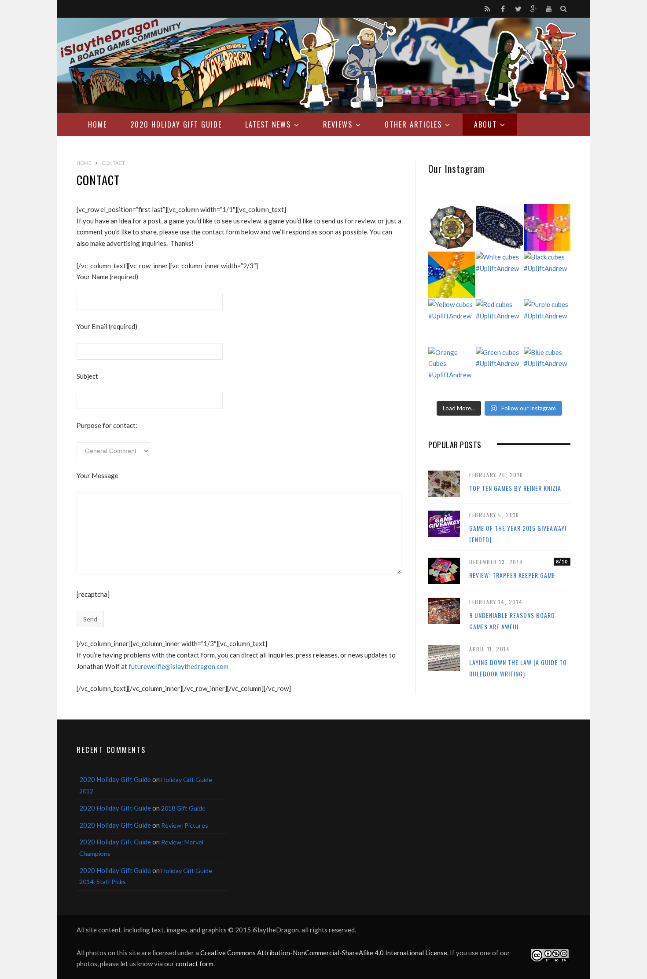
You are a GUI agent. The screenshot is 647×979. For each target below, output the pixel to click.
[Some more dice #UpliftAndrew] (451, 275)
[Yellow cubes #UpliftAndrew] (451, 322)
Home (97, 124)
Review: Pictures (184, 825)
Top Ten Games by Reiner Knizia (515, 488)
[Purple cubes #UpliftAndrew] (547, 322)
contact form (194, 964)
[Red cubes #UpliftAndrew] (499, 322)
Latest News (268, 124)
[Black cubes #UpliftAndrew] (547, 275)
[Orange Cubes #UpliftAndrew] (451, 370)
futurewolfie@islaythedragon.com (178, 666)
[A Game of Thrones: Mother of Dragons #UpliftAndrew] (451, 227)
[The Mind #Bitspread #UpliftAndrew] (499, 227)
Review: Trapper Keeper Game (512, 575)
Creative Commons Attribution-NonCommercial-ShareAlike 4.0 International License (323, 953)
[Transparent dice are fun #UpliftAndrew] (547, 227)
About (485, 124)
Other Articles (413, 124)
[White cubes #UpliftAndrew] (499, 275)
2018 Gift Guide (183, 808)
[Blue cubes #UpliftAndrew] (547, 370)
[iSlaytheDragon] (323, 65)
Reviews (338, 124)
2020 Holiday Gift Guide (176, 124)
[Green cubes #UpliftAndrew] (499, 370)
